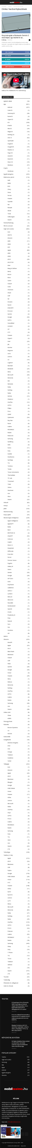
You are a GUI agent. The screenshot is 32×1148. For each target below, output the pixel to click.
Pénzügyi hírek (8, 721)
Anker (9, 244)
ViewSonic (10, 490)
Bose (9, 277)
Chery (9, 189)
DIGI (9, 746)
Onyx (9, 812)
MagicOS (10, 131)
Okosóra (6, 639)
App (5, 104)
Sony (9, 451)
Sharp (9, 946)
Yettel (9, 761)
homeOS (10, 116)
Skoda (9, 210)
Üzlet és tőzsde (8, 986)
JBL (8, 344)
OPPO (9, 405)
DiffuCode (10, 551)
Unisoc (10, 487)
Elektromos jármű (9, 177)
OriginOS (10, 144)
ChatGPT (10, 536)
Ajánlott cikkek (8, 101)
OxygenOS (11, 147)
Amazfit (10, 642)
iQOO (9, 892)
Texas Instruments (13, 472)
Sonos (9, 448)
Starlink (10, 454)
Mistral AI (10, 600)
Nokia (9, 387)
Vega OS (10, 153)
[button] (3, 2)
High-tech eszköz (9, 229)
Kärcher (10, 347)
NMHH (6, 636)
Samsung (10, 438)
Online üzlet (7, 712)
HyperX (10, 338)
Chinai (9, 715)
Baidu (9, 527)
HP (8, 329)
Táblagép (6, 764)
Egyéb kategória (8, 174)
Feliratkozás (25, 66)
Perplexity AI (11, 615)
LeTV (9, 901)
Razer (9, 423)
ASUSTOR (10, 262)
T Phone (10, 952)
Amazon (10, 238)
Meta (9, 372)
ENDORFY (11, 308)
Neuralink (10, 603)
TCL (9, 463)
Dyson (9, 305)
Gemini (10, 572)
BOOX (9, 274)
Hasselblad (11, 323)
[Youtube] (26, 1134)
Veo (9, 627)
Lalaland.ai (10, 587)
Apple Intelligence (13, 521)
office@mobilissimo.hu (14, 1122)
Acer (9, 232)
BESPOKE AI (11, 533)
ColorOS (10, 110)
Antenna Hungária (13, 743)
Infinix (9, 797)
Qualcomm (11, 417)
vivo (9, 493)
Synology (10, 460)
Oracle (9, 612)
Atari (9, 265)
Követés (27, 55)
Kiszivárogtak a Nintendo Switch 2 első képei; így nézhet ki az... (15, 36)
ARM (9, 253)
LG (8, 359)
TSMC (9, 484)
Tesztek (6, 977)
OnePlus (10, 402)
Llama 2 (10, 591)
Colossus (10, 539)
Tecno (9, 958)
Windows (10, 165)
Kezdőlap (4, 6)
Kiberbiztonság (8, 511)
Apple (9, 250)
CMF (9, 296)
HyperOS (10, 119)
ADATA (10, 235)
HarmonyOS (11, 113)
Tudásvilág (7, 980)
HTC (9, 332)
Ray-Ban (10, 420)
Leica (9, 353)
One (9, 749)
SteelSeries (11, 457)
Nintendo (10, 384)
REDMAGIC (11, 429)
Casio (9, 286)
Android (10, 107)
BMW (9, 183)
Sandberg (10, 442)
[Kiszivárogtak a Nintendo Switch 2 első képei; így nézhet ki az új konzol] (16, 22)
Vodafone (10, 758)
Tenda (9, 469)
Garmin (10, 314)
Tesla (9, 213)
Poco (9, 411)
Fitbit (9, 663)
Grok (9, 581)
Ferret (9, 557)
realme (10, 426)
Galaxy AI (10, 566)
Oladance (10, 399)
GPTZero (10, 578)
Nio (9, 204)
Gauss (9, 569)
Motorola (10, 378)
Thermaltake (11, 475)
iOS (9, 122)
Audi (9, 180)
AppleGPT (11, 524)
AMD (9, 241)
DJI (8, 299)
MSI (9, 381)
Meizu (9, 904)
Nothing (10, 390)
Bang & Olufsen (12, 268)
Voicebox (10, 630)
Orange (10, 752)
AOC (9, 247)
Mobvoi (10, 682)
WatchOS (10, 159)
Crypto (6, 168)
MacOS (10, 128)
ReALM (10, 621)
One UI (10, 137)
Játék (5, 508)
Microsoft (10, 375)
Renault (10, 207)
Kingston (10, 350)
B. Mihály (4, 40)
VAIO (9, 840)
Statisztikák (7, 736)
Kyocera (10, 895)
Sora (9, 624)
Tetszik (27, 52)
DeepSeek (11, 548)
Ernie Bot (10, 554)
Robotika (6, 724)
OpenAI (10, 609)
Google (10, 317)
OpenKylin (11, 141)
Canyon (10, 283)
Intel (9, 341)
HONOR (10, 326)
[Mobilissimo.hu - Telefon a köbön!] (16, 1089)
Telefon (6, 855)
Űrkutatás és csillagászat (11, 983)
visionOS (10, 156)
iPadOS (10, 125)
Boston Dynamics (13, 727)
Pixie (9, 618)
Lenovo (10, 356)
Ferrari (10, 195)
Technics (10, 466)
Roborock (10, 435)
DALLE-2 (10, 545)
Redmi (9, 432)
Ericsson (10, 311)
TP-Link (10, 478)
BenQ (9, 271)
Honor (9, 673)
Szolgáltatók (7, 739)
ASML (9, 256)
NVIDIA (10, 396)
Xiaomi (9, 220)
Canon (9, 280)
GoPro (9, 320)
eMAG (9, 718)
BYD (9, 186)
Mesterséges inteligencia (11, 518)
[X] (22, 1134)
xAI (8, 633)
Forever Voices (12, 560)
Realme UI (11, 150)
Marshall (10, 366)
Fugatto (10, 563)
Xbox (9, 496)
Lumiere (10, 594)
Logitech (10, 362)
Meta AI (10, 597)
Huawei (10, 198)
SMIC (9, 445)
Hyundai (10, 201)
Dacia (9, 192)
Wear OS (10, 162)
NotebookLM (11, 606)
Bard (9, 530)
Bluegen (10, 782)
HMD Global (11, 788)
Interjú (6, 505)
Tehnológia (7, 852)
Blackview (10, 654)
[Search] (29, 2)
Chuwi (9, 293)
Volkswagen (11, 217)
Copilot (10, 542)
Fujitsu (9, 870)
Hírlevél (6, 502)
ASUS (9, 259)
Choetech (10, 289)
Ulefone (10, 964)
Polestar (10, 931)
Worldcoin (10, 171)
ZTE (9, 849)
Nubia (9, 393)
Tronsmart (11, 481)
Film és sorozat (8, 226)
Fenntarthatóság (8, 223)
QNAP (9, 414)
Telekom (10, 755)
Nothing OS (11, 134)
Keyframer (11, 584)
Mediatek (10, 369)
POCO (9, 819)
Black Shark (11, 651)
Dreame (10, 302)
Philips (9, 408)
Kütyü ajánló (7, 514)
